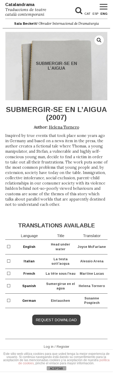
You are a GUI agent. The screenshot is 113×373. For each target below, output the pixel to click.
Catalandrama (25, 9)
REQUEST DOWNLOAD (56, 320)
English (29, 247)
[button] (99, 40)
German (29, 301)
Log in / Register (56, 346)
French (29, 273)
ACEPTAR (56, 368)
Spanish (29, 286)
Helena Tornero (64, 127)
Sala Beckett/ (56, 23)
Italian (29, 261)
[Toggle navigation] (103, 7)
